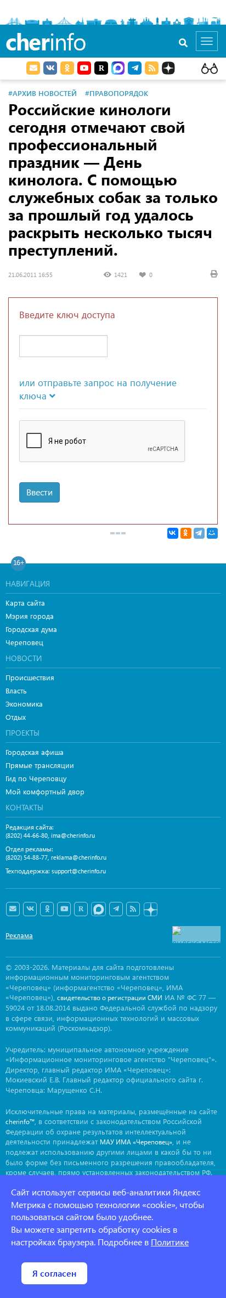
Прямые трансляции (39, 765)
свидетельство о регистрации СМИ (109, 998)
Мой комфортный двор (44, 791)
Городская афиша (34, 752)
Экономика (24, 703)
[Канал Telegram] (116, 909)
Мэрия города (29, 615)
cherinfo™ (20, 1122)
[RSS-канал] (133, 909)
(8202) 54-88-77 (26, 857)
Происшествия (29, 677)
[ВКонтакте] (172, 533)
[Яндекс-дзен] (150, 910)
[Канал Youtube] (84, 68)
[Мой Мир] (212, 533)
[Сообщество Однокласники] (67, 68)
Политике (170, 1242)
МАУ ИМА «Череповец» (136, 1142)
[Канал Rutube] (101, 68)
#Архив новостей (42, 93)
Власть (16, 690)
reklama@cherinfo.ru (78, 857)
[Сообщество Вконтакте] (30, 909)
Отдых (15, 716)
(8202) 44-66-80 (26, 835)
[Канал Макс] (118, 69)
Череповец (24, 642)
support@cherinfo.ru (79, 870)
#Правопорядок (116, 93)
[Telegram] (199, 533)
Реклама (19, 935)
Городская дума (31, 629)
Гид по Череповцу (35, 778)
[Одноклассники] (185, 533)
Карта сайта (25, 602)
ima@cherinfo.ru (73, 835)
